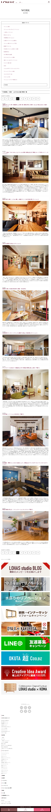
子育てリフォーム (4, 771)
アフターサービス (4, 729)
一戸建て (2, 737)
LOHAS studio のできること (6, 726)
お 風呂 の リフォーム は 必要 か (10, 40)
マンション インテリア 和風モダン (10, 79)
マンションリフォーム (5, 753)
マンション (3, 739)
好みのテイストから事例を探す (6, 745)
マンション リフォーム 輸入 (9, 71)
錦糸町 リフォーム (7, 46)
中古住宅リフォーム (4, 759)
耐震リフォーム (3, 760)
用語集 (3, 790)
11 (29, 98)
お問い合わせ (4, 797)
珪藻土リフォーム (4, 767)
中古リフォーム (3, 756)
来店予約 (2, 800)
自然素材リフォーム (4, 723)
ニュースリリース (5, 785)
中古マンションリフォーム (5, 757)
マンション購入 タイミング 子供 (10, 43)
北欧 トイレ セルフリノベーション (10, 60)
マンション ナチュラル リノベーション (11, 29)
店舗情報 (3, 775)
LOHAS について (4, 725)
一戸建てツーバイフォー (5, 740)
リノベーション (3, 754)
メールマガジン (4, 780)
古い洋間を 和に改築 (8, 54)
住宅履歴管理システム (5, 795)
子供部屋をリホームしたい (9, 37)
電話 (9, 810)
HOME (3, 715)
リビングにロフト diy (8, 74)
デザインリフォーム (4, 770)
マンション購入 (7, 26)
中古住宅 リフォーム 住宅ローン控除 (11, 48)
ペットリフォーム (4, 768)
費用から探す (3, 743)
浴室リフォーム (3, 765)
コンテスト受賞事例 (4, 742)
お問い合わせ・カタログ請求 (6, 803)
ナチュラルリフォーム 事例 (9, 57)
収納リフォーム (3, 773)
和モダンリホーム (7, 34)
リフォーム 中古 (7, 76)
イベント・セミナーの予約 (5, 801)
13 (38, 98)
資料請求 (25, 810)
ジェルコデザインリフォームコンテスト (11, 68)
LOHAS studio (12, 2)
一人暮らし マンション (8, 32)
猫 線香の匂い (6, 51)
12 (33, 98)
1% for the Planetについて (5, 731)
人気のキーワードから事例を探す (6, 748)
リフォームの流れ (4, 728)
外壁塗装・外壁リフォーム (5, 762)
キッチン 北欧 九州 (7, 62)
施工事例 (3, 735)
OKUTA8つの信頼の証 (5, 720)
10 (25, 98)
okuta (5, 65)
